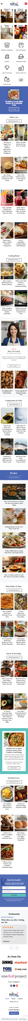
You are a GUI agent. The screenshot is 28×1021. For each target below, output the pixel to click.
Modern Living (7, 26)
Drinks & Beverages (20, 9)
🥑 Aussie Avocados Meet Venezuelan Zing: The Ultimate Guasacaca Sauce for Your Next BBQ (7, 716)
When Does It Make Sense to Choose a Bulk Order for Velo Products (21, 429)
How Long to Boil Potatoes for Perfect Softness (7, 282)
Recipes (21, 25)
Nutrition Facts (7, 84)
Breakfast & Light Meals (7, 50)
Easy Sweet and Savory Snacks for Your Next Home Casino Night (14, 503)
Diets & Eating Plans (21, 50)
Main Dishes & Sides (21, 61)
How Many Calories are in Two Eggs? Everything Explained (21, 836)
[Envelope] (17, 986)
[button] (1, 3)
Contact (20, 998)
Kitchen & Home (7, 9)
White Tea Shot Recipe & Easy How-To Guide (21, 144)
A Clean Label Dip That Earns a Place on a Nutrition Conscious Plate (21, 392)
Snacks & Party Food (21, 73)
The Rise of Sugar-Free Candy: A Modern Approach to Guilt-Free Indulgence (7, 147)
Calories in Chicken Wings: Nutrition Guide (21, 805)
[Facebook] (11, 986)
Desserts (7, 61)
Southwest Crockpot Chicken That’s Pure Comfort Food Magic (14, 750)
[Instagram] (14, 986)
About (13, 998)
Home (7, 998)
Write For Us (14, 1001)
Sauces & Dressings (7, 73)
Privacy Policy (22, 1019)
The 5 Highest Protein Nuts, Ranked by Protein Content (7, 392)
